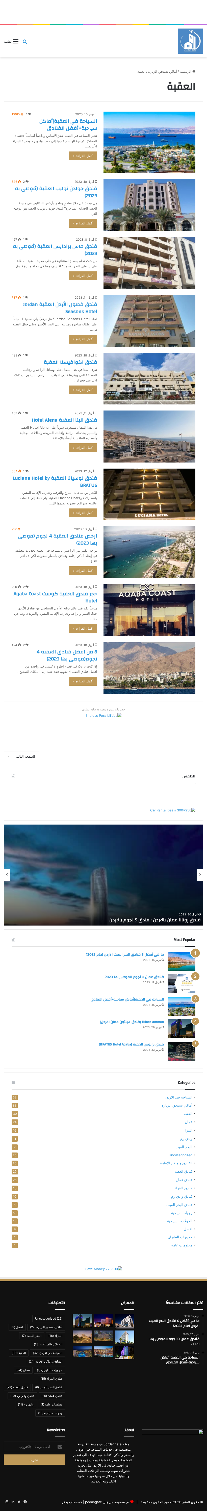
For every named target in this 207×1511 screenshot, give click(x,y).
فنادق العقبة (183, 1171)
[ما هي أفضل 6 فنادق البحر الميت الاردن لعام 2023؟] (181, 961)
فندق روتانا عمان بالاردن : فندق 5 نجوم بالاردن (155, 920)
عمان (188, 1122)
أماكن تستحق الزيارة (162, 71)
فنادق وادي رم (181, 1196)
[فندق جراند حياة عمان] (103, 1335)
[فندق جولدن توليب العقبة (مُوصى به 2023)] (149, 205)
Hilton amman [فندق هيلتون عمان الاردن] (132, 1022)
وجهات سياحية (181, 1213)
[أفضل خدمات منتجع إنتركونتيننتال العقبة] (103, 1351)
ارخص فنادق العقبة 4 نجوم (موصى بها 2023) (57, 539)
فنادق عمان (184, 1179)
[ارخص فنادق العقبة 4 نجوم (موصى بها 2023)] (149, 552)
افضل (188, 1229)
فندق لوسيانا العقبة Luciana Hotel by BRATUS (55, 481)
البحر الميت (183, 1147)
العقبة (188, 1113)
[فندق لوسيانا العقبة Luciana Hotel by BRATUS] (149, 494)
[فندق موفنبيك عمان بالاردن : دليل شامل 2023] (124, 1337)
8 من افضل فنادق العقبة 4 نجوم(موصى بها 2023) (67, 655)
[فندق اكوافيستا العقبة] (149, 378)
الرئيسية (186, 71)
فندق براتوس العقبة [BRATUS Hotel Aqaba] (131, 1044)
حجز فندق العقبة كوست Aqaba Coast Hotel (55, 597)
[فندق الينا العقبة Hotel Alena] (149, 436)
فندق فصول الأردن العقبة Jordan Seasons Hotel (60, 308)
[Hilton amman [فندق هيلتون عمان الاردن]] (181, 1028)
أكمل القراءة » (83, 156)
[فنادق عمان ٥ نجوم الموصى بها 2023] (181, 983)
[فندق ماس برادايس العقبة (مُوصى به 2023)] (149, 263)
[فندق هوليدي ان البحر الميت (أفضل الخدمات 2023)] (82, 1351)
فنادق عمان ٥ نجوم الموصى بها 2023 (134, 977)
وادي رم (186, 1138)
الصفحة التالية (25, 756)
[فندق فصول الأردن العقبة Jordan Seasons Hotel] (149, 321)
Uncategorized (180, 1155)
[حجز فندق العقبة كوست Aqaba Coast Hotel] (149, 610)
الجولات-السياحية (179, 1221)
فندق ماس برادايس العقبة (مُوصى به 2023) (55, 250)
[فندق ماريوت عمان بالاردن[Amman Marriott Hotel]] (103, 1320)
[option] (103, 875)
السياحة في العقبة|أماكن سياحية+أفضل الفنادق (68, 124)
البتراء (188, 1130)
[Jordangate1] (190, 41)
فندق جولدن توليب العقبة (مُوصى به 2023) (56, 192)
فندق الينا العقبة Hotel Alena (64, 420)
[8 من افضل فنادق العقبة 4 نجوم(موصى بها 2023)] (149, 668)
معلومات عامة (181, 1245)
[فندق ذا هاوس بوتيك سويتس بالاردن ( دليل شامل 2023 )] (82, 1336)
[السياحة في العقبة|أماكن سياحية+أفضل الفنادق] (149, 142)
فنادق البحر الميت (179, 1204)
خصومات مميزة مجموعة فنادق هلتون (103, 709)
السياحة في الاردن (178, 1097)
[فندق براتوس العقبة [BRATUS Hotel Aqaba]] (181, 1051)
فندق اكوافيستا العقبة (70, 362)
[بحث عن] (24, 43)
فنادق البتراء (183, 1188)
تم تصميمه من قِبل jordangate (107, 1502)
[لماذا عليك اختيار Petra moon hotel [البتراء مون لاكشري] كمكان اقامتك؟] (124, 1321)
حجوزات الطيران (180, 1237)
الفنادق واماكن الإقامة (176, 1163)
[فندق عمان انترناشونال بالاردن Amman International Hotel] (124, 1352)
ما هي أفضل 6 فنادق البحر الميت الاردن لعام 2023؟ (125, 954)
